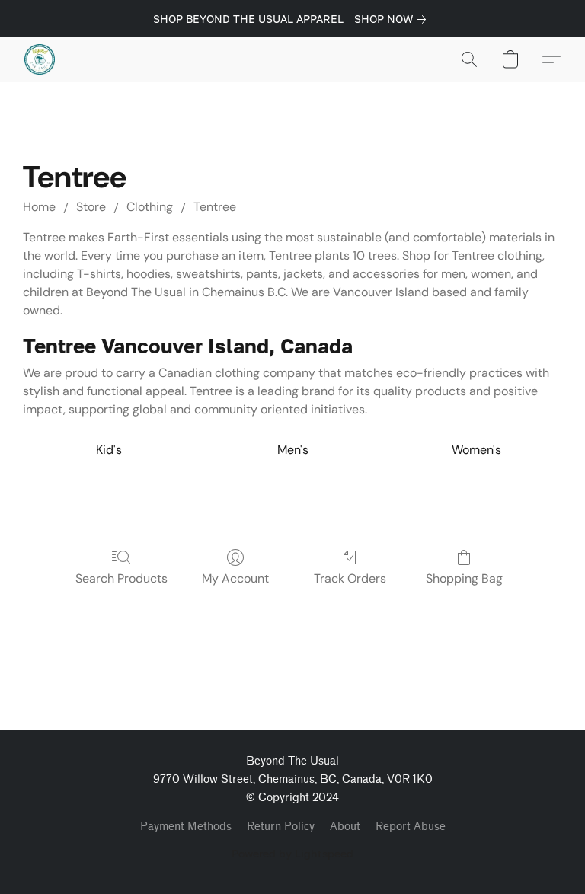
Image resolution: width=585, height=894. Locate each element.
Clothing (149, 207)
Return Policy (281, 826)
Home (39, 207)
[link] (393, 19)
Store (91, 207)
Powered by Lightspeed (292, 853)
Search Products (121, 578)
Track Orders (350, 578)
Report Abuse (411, 826)
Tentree (214, 207)
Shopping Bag (464, 578)
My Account (235, 578)
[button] (39, 59)
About (345, 826)
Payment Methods (186, 826)
